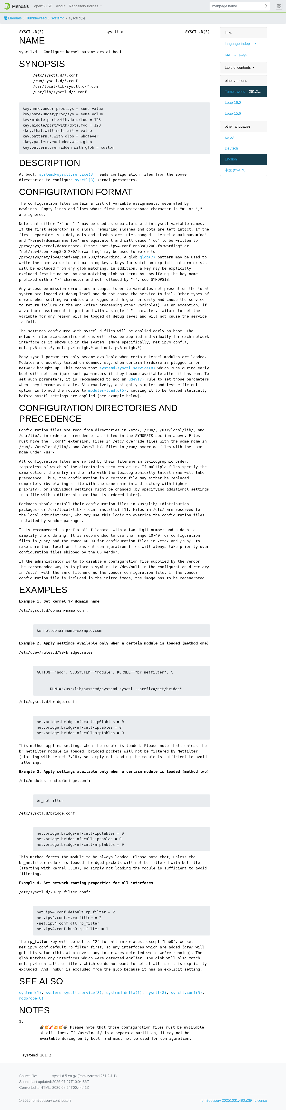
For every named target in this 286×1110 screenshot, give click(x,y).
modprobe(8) (31, 998)
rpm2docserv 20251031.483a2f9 (226, 1100)
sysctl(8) (85, 180)
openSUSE (43, 6)
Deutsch (231, 148)
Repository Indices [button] (84, 6)
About (60, 6)
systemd (57, 18)
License (260, 1100)
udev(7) (136, 379)
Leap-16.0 (233, 102)
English (231, 159)
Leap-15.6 (233, 113)
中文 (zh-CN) (235, 170)
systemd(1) (30, 993)
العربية (230, 137)
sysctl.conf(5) (186, 993)
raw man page (236, 54)
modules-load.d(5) (107, 390)
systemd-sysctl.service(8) (67, 174)
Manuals (14, 18)
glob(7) (147, 257)
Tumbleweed (36, 18)
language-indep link (240, 44)
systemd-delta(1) (124, 993)
